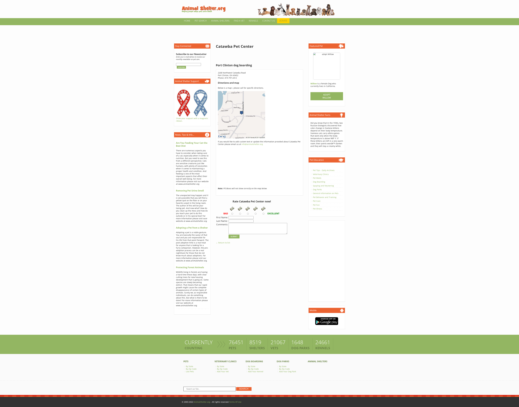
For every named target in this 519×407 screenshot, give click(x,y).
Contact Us (268, 20)
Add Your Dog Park (287, 371)
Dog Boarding (319, 181)
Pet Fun (316, 205)
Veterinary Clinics (321, 174)
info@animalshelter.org (252, 144)
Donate (283, 20)
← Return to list (223, 242)
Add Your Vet (223, 371)
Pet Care (316, 201)
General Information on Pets (325, 193)
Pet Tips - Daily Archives (324, 170)
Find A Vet (239, 20)
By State (189, 366)
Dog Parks (317, 189)
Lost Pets (190, 371)
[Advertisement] (259, 31)
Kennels (253, 20)
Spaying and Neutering (323, 185)
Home (187, 20)
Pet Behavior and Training (324, 197)
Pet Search (201, 20)
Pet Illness (317, 208)
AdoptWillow (326, 96)
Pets (185, 361)
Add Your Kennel (255, 371)
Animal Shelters (220, 20)
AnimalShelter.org (202, 402)
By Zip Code (191, 369)
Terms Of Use (235, 402)
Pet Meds (317, 178)
